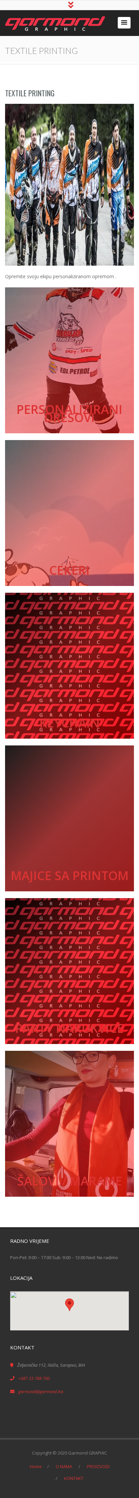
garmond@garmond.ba (40, 1391)
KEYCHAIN (69, 723)
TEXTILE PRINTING (30, 93)
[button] (124, 23)
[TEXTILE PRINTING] (69, 185)
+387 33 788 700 (34, 1378)
